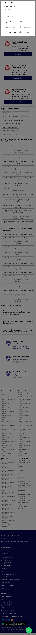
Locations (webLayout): (11, 6)
